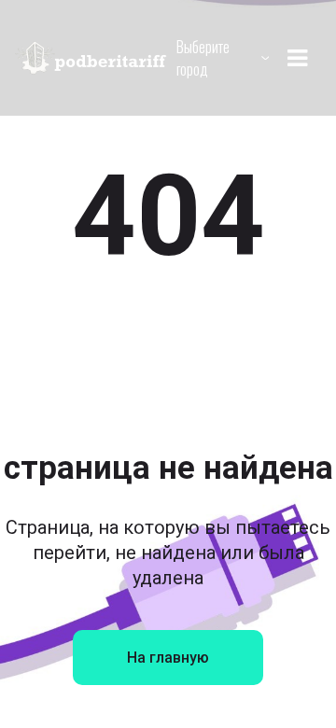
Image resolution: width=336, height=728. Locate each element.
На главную (168, 657)
